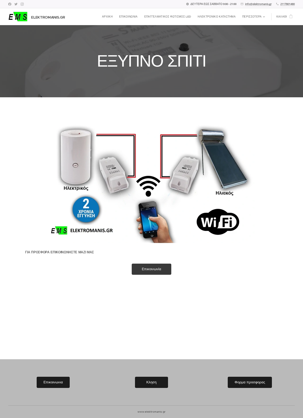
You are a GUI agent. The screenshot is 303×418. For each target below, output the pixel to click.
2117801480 (287, 4)
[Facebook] (9, 4)
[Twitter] (16, 4)
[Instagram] (22, 4)
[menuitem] (108, 17)
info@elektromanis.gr (258, 4)
